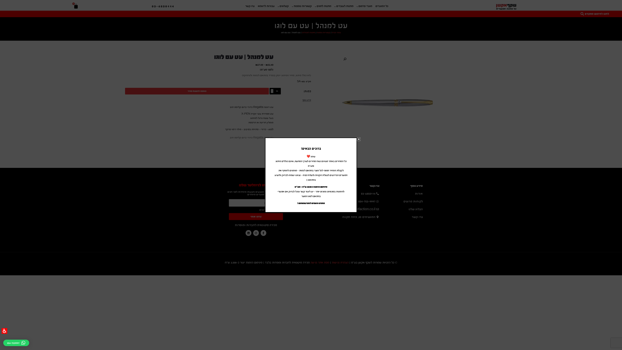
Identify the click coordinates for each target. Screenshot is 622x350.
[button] (4, 331)
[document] (311, 175)
